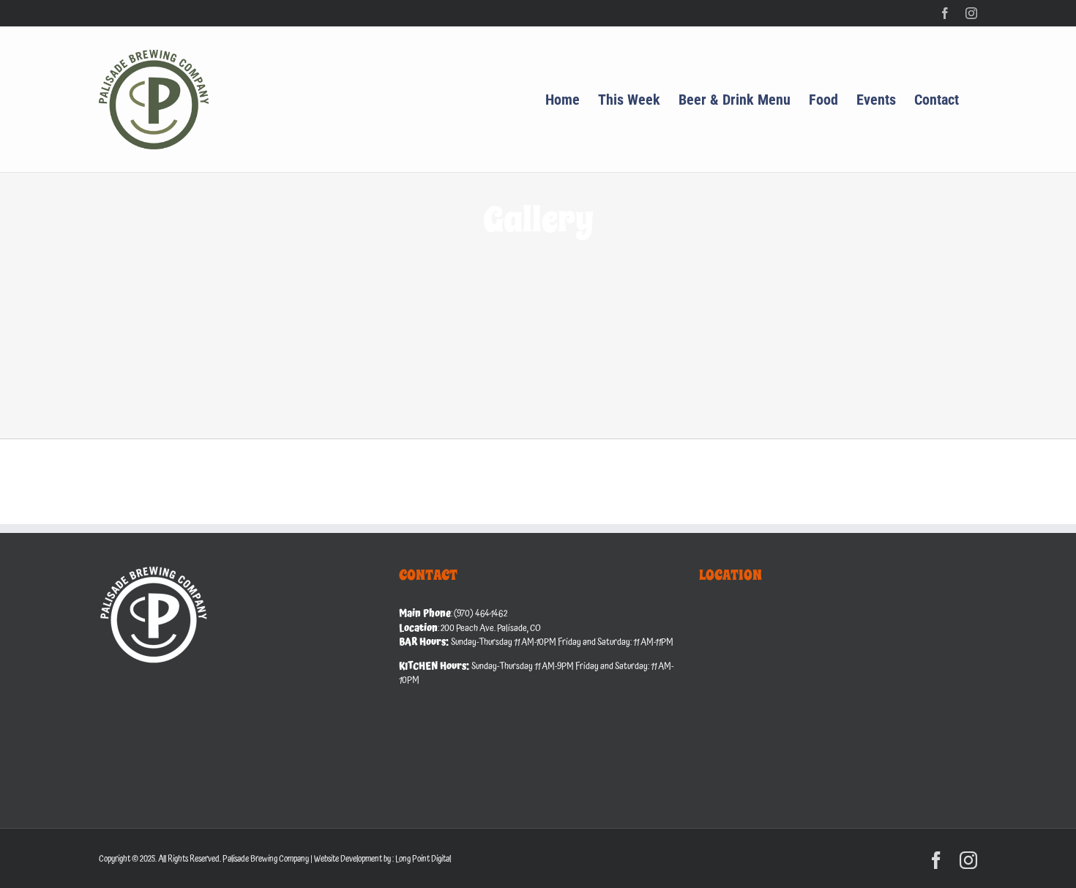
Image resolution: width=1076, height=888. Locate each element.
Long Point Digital (423, 859)
